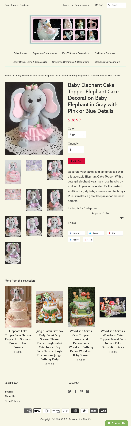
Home (8, 75)
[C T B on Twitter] (69, 391)
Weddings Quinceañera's (107, 61)
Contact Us (117, 423)
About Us (10, 396)
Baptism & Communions (45, 53)
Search (9, 391)
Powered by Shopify (80, 419)
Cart (101, 5)
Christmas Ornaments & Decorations (70, 61)
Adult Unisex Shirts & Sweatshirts (30, 61)
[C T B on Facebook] (75, 391)
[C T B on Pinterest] (81, 391)
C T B (64, 419)
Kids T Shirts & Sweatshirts (75, 53)
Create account (82, 5)
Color (71, 128)
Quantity (73, 143)
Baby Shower (20, 53)
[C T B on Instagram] (87, 391)
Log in (66, 5)
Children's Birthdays (105, 53)
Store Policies (12, 401)
